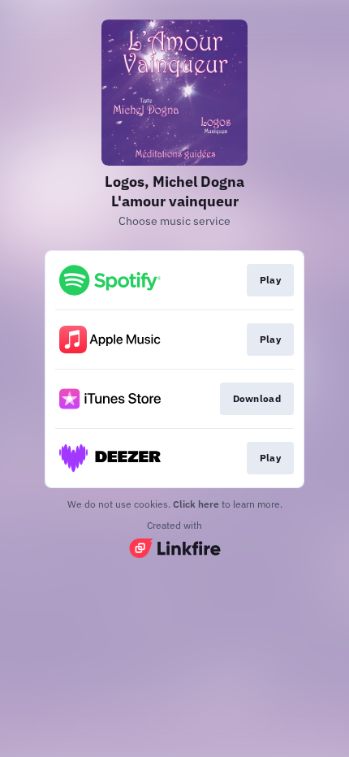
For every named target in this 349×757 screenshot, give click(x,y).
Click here (196, 504)
